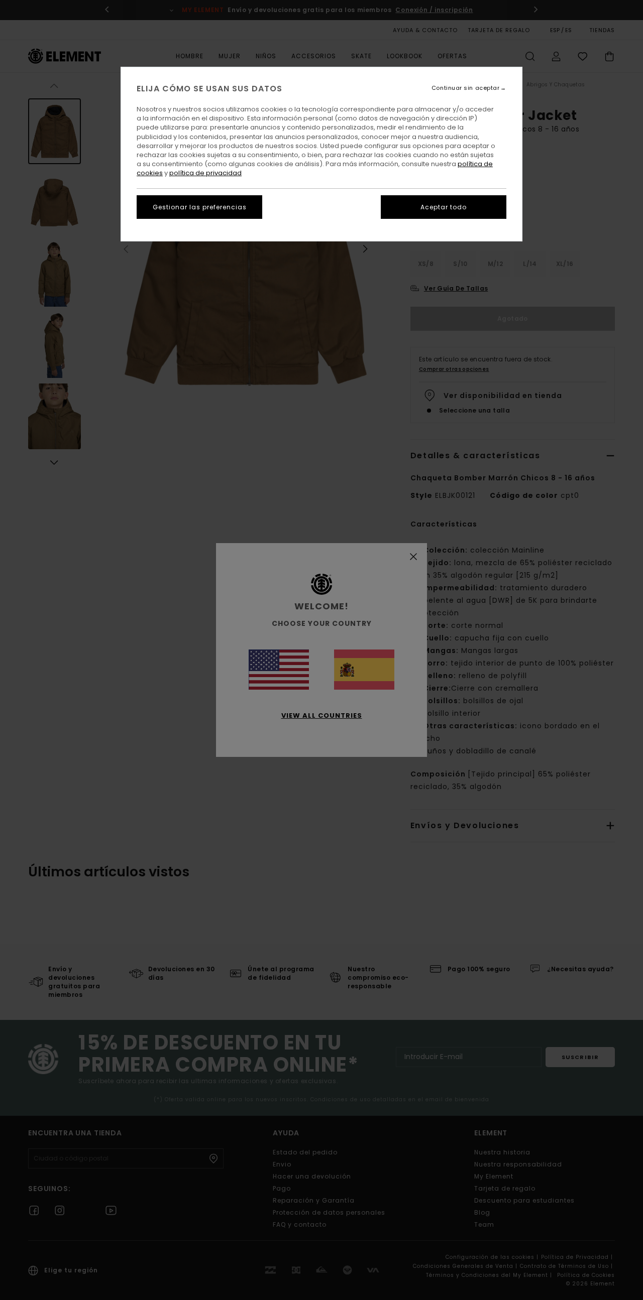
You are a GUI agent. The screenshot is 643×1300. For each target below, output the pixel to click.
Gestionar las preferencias (200, 207)
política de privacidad (205, 173)
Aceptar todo (443, 207)
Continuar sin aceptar (466, 88)
